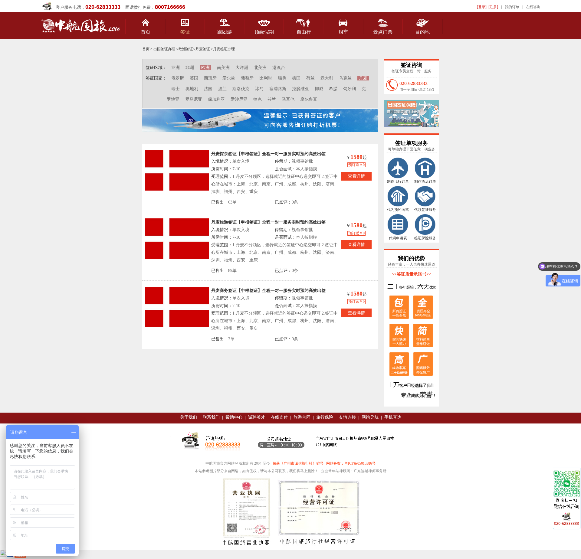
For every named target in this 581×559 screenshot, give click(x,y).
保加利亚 (216, 99)
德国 (296, 78)
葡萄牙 (247, 78)
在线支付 (279, 417)
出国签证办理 (164, 49)
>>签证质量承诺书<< (411, 274)
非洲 (189, 67)
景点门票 (382, 31)
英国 (194, 78)
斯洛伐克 (240, 89)
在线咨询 (533, 7)
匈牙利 (349, 89)
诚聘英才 (256, 417)
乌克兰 (345, 78)
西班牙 (210, 78)
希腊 (333, 89)
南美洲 (223, 67)
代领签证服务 (425, 210)
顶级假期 (264, 31)
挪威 (319, 89)
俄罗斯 (177, 78)
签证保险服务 (425, 238)
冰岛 (259, 89)
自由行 (304, 31)
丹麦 (363, 78)
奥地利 (191, 89)
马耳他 (288, 99)
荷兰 (310, 78)
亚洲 (175, 67)
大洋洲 (241, 67)
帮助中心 (233, 417)
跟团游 (224, 31)
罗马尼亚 (193, 99)
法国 (208, 89)
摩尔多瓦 (308, 99)
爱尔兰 (228, 78)
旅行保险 (324, 417)
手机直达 (392, 417)
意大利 (326, 78)
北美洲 (260, 67)
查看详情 (356, 176)
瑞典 (282, 78)
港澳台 (278, 67)
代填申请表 (398, 238)
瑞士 (175, 89)
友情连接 (347, 417)
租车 (343, 31)
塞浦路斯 (277, 89)
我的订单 (512, 7)
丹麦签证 (202, 49)
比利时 (265, 78)
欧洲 (205, 67)
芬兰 (272, 99)
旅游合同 (302, 417)
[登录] (482, 7)
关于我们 (188, 417)
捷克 (257, 99)
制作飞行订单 (398, 181)
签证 (185, 31)
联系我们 (211, 417)
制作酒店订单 (425, 181)
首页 (145, 31)
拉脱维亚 (300, 89)
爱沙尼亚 (239, 99)
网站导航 (370, 417)
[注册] (493, 7)
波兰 (222, 89)
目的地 (422, 31)
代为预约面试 (398, 210)
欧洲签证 (186, 49)
